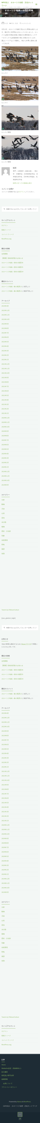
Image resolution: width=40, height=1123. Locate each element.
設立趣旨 (5, 1072)
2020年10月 (6, 427)
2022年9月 (5, 324)
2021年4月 (5, 400)
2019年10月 (6, 480)
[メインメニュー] (36, 4)
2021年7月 (5, 386)
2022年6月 (5, 337)
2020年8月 (5, 436)
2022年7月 (5, 333)
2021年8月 (5, 382)
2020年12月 (6, 418)
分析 (3, 500)
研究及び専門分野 (8, 1075)
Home (4, 1065)
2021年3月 (5, 404)
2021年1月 (5, 413)
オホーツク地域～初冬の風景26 (12, 263)
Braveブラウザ (27, 644)
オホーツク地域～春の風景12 (12, 287)
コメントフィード (8, 234)
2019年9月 (5, 485)
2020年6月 (5, 445)
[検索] (4, 209)
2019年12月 (6, 471)
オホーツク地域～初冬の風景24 (12, 272)
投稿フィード (6, 230)
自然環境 (5, 540)
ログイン (21, 192)
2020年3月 (5, 458)
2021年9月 (5, 378)
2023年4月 (5, 306)
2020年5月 (5, 449)
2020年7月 (5, 440)
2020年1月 (5, 467)
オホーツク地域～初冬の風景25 (12, 267)
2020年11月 (6, 422)
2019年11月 (6, 476)
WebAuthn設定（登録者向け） (12, 1068)
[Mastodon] (19, 1118)
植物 (3, 527)
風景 (16, 23)
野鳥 (9, 16)
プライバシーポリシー (9, 1087)
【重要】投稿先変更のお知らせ (12, 258)
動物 (3, 504)
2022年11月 (6, 315)
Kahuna (19, 1102)
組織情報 (5, 1079)
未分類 (4, 522)
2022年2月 (5, 355)
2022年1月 (5, 360)
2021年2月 (5, 409)
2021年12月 (6, 364)
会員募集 (5, 254)
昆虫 (3, 518)
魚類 (3, 554)
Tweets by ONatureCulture (10, 610)
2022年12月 (6, 310)
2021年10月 (6, 373)
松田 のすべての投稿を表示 (22, 183)
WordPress (27, 1102)
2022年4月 (5, 346)
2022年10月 (6, 319)
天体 (3, 509)
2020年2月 (5, 462)
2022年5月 (5, 342)
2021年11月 (6, 369)
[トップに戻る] (20, 1114)
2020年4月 (5, 454)
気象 (3, 536)
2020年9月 (5, 431)
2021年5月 (5, 395)
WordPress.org (6, 239)
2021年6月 (5, 391)
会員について (7, 1083)
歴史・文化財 (6, 531)
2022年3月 (5, 351)
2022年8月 (5, 328)
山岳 (3, 513)
